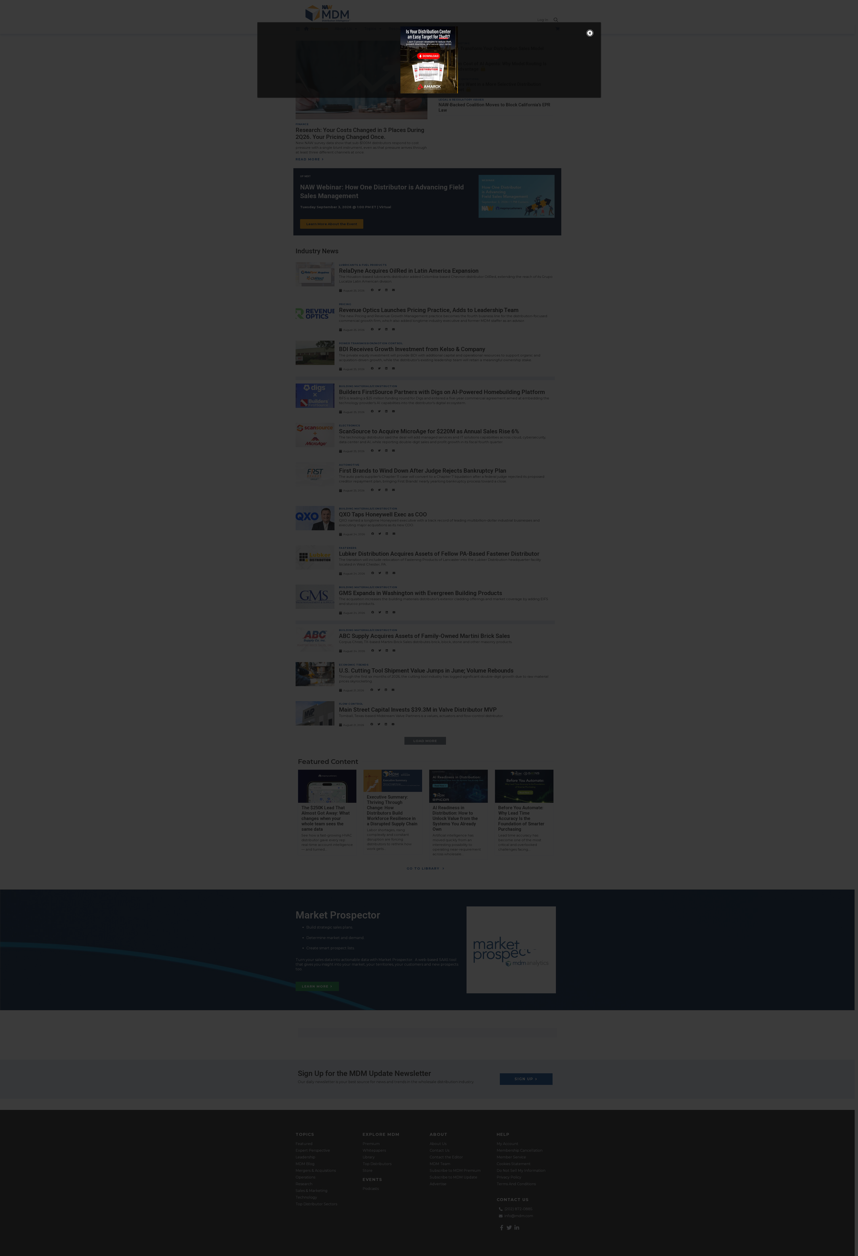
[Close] (589, 33)
